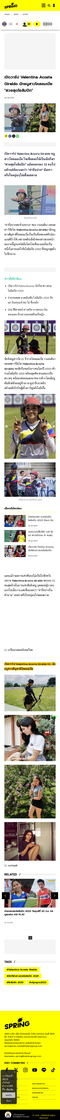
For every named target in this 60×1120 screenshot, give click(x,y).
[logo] (10, 5)
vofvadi (12, 865)
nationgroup (38, 1083)
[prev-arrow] (6, 895)
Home (7, 14)
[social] (25, 1070)
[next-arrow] (54, 895)
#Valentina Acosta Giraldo (22, 969)
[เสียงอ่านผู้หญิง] (27, 24)
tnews (35, 1097)
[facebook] (10, 136)
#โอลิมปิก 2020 (15, 982)
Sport (25, 14)
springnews (37, 1092)
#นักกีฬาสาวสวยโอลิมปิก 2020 (23, 976)
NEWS (16, 14)
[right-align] (48, 5)
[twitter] (13, 136)
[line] (17, 136)
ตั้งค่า (8, 1101)
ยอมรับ (9, 1095)
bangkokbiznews (40, 1088)
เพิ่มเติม (9, 1089)
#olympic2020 (37, 982)
